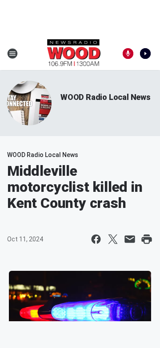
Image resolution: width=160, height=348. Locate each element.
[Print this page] (146, 239)
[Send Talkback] (128, 53)
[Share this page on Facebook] (96, 239)
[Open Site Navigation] (12, 53)
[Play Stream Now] (145, 53)
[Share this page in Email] (130, 239)
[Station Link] (74, 53)
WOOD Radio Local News (105, 97)
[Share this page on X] (113, 239)
